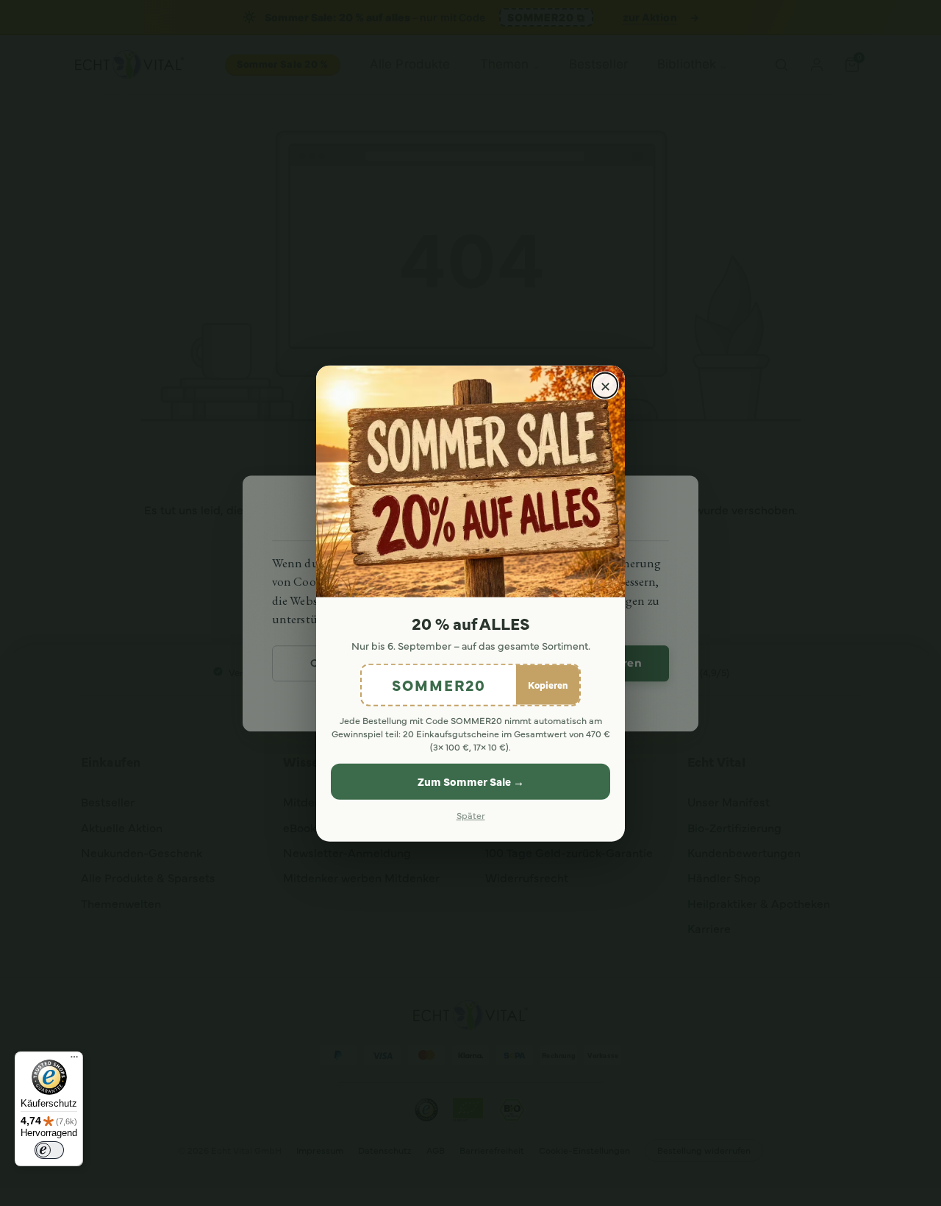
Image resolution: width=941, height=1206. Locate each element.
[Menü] (74, 1060)
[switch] (49, 1150)
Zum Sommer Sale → (471, 781)
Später (471, 814)
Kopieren (548, 683)
